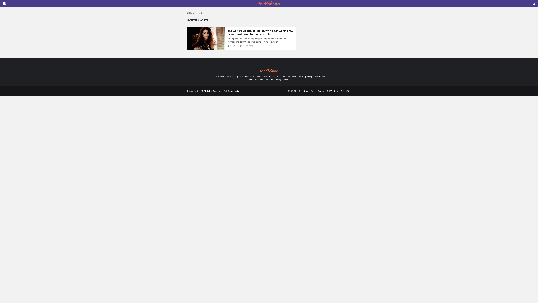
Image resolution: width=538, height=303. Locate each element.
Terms (313, 91)
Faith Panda (234, 46)
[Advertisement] (327, 31)
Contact (321, 91)
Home (191, 13)
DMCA (329, 91)
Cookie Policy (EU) (342, 91)
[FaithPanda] (269, 3)
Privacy (305, 91)
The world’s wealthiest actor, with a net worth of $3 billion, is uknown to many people (261, 32)
